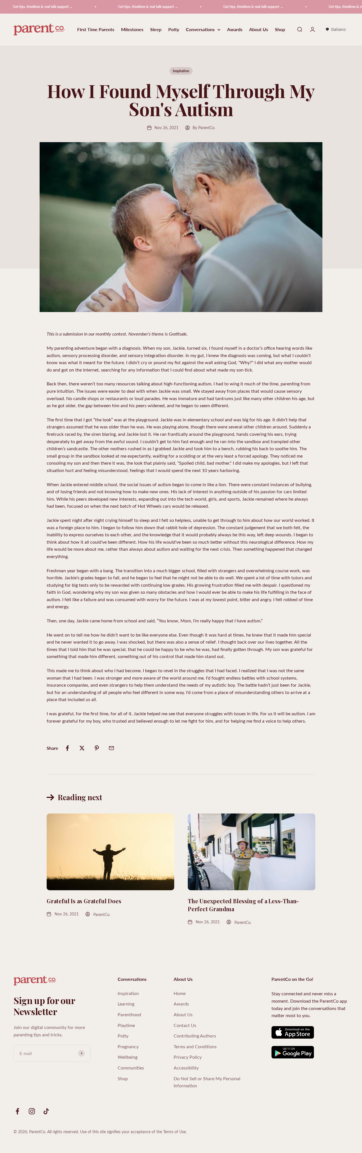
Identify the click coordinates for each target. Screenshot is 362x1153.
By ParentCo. (204, 127)
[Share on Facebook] (67, 748)
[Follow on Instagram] (32, 1111)
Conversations (200, 29)
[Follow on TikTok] (46, 1111)
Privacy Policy (188, 1057)
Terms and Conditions (195, 1046)
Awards (234, 29)
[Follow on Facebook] (17, 1111)
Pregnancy (128, 1046)
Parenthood (129, 1014)
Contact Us (185, 1025)
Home (180, 993)
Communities (131, 1068)
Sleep (155, 29)
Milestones (132, 29)
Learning (126, 1004)
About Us (258, 29)
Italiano (338, 29)
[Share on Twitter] (82, 748)
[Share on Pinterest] (96, 748)
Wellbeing (127, 1057)
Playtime (126, 1025)
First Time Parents (95, 29)
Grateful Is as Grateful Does (84, 901)
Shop (280, 29)
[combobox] (335, 29)
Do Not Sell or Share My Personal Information (207, 1082)
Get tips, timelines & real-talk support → (128, 6)
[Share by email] (111, 748)
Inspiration (181, 71)
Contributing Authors (195, 1036)
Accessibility (186, 1068)
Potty (173, 29)
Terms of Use (174, 1131)
